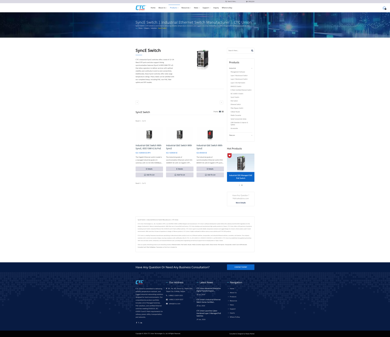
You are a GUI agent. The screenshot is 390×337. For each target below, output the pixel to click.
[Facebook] (136, 323)
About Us (162, 8)
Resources (185, 8)
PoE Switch (234, 101)
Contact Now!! (241, 267)
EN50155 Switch (236, 86)
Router (189, 244)
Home (153, 8)
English (251, 1)
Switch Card (235, 244)
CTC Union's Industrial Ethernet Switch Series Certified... (209, 300)
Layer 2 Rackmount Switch (239, 79)
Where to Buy (227, 8)
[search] (226, 2)
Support (206, 8)
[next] (221, 102)
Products (173, 8)
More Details (241, 203)
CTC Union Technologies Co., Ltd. (157, 333)
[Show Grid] (220, 111)
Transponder (228, 244)
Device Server (213, 244)
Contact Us (174, 247)
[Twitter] (139, 323)
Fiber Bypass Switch (237, 108)
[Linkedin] (141, 323)
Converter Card (142, 247)
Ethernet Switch (236, 104)
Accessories (234, 128)
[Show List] (222, 111)
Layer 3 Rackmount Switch (239, 75)
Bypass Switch (205, 244)
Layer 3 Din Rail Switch (238, 83)
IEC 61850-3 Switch (237, 93)
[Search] (252, 50)
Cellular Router (235, 112)
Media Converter (236, 115)
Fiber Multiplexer (151, 247)
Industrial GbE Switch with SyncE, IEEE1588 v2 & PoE (148, 147)
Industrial (154, 28)
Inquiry (216, 8)
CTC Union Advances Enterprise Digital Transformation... (209, 289)
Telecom (232, 135)
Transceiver (159, 247)
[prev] (137, 102)
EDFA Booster (243, 244)
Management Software (238, 72)
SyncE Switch (162, 28)
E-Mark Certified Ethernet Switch (241, 90)
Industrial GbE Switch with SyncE (179, 147)
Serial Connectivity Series (238, 119)
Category (146, 28)
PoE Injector (221, 244)
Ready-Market (250, 334)
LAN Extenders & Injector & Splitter (239, 124)
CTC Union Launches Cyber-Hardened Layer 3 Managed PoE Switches (209, 313)
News (196, 8)
